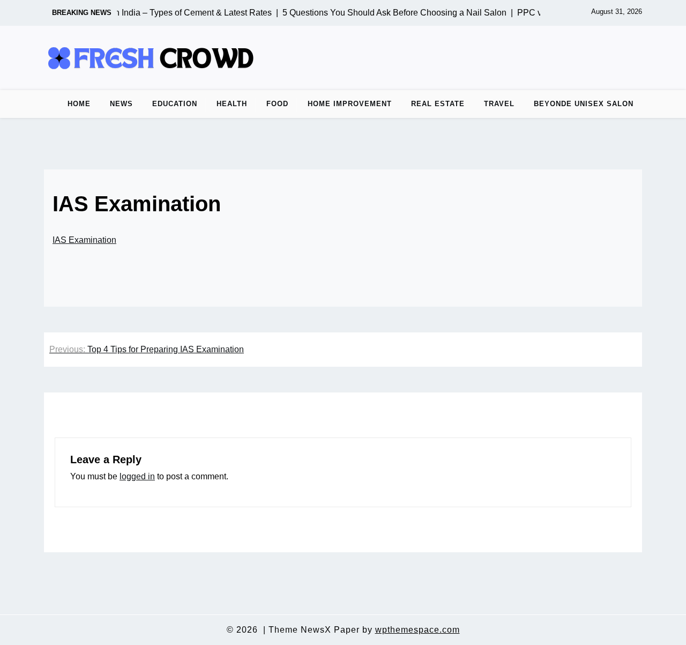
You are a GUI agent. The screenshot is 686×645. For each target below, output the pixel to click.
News (121, 104)
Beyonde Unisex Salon (583, 104)
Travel (499, 104)
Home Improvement (350, 104)
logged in (137, 476)
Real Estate (438, 104)
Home (79, 104)
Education (174, 104)
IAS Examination (84, 239)
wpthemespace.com (417, 629)
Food (277, 104)
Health (232, 104)
